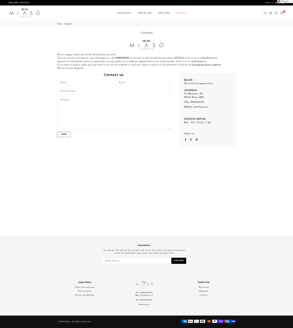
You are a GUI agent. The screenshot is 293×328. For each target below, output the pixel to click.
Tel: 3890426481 (144, 300)
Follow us (189, 134)
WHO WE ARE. (145, 13)
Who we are (203, 287)
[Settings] (270, 13)
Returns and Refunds (84, 295)
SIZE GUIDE (163, 13)
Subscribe (179, 261)
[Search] (265, 13)
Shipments (204, 291)
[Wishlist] (276, 13)
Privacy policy (84, 291)
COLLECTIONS (124, 13)
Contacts (204, 295)
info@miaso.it (198, 61)
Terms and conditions (84, 287)
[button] (282, 13)
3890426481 (19, 3)
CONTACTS (181, 13)
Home (59, 24)
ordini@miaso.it (208, 58)
